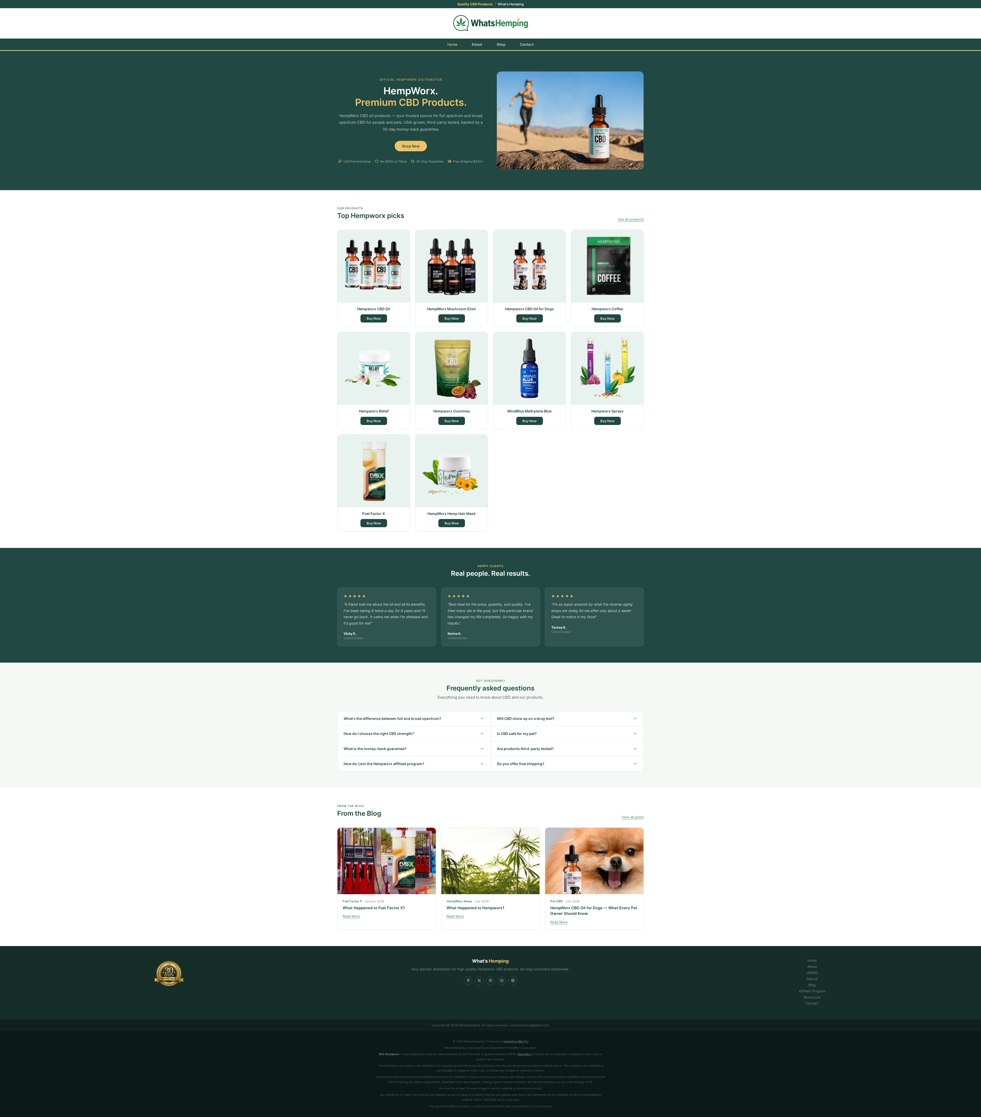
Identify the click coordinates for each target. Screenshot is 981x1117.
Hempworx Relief (374, 411)
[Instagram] (490, 980)
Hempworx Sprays (607, 411)
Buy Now (374, 318)
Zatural (812, 979)
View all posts (633, 817)
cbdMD (812, 973)
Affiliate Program (812, 991)
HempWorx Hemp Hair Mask (451, 513)
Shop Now (411, 146)
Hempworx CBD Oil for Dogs (529, 309)
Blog (812, 985)
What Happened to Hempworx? (475, 907)
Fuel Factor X (373, 513)
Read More (351, 916)
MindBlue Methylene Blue (529, 411)
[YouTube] (501, 980)
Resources (812, 997)
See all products (631, 219)
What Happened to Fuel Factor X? (374, 907)
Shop (501, 44)
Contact (527, 44)
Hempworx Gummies (451, 411)
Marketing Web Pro (516, 1041)
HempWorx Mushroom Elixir (451, 309)
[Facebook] (468, 980)
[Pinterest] (513, 980)
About (477, 44)
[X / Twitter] (479, 980)
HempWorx (524, 1054)
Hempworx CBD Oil (373, 309)
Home (452, 44)
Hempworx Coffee (607, 309)
